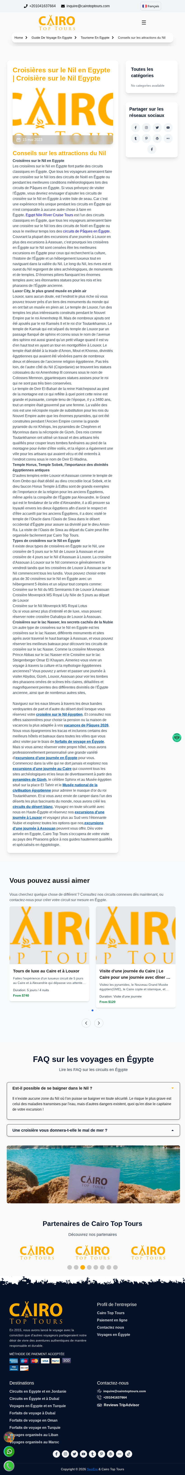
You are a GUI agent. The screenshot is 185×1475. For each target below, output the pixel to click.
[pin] (146, 138)
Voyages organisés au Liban (33, 1435)
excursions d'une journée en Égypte (46, 758)
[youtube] (168, 127)
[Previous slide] (86, 1023)
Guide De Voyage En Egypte (52, 37)
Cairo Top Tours (111, 1313)
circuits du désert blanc (33, 807)
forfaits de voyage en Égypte (79, 741)
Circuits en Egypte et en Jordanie (37, 1391)
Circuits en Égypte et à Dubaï (34, 1399)
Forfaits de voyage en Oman (33, 1420)
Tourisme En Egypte (95, 37)
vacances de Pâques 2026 (86, 725)
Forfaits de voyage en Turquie (34, 1428)
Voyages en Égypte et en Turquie (37, 1406)
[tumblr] (135, 138)
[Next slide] (98, 1023)
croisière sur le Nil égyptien (59, 714)
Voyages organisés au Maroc (34, 1442)
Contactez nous (110, 1327)
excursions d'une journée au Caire (42, 769)
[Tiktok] (151, 149)
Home (18, 37)
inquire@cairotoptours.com (88, 6)
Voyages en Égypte (113, 1335)
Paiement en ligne (112, 1320)
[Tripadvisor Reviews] (176, 737)
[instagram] (146, 127)
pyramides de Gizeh (29, 779)
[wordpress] (157, 138)
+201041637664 (42, 6)
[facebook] (135, 127)
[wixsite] (168, 138)
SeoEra (92, 1469)
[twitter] (157, 127)
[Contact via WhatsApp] (9, 1451)
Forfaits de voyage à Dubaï (32, 1413)
